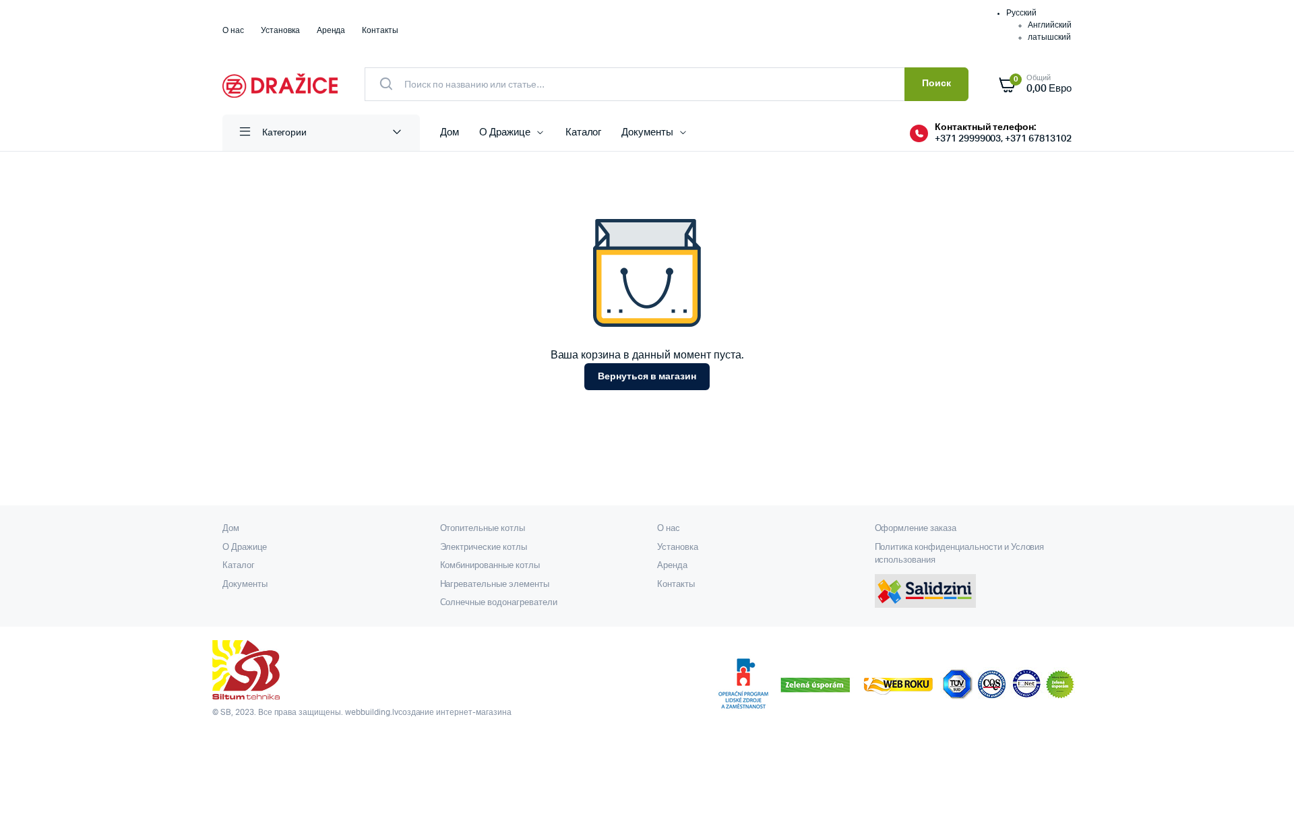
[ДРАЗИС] (280, 84)
